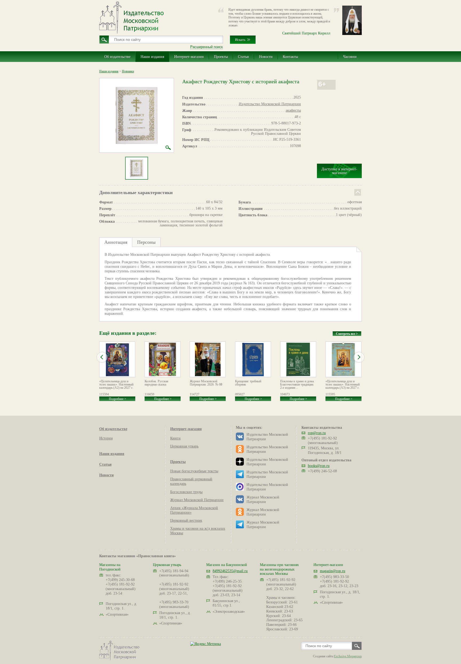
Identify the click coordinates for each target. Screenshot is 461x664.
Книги (175, 438)
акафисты (293, 110)
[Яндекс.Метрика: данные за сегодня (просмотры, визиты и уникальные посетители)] (205, 644)
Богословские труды (186, 492)
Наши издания (152, 57)
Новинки (128, 71)
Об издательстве (117, 57)
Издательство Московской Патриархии (270, 104)
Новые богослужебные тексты (194, 471)
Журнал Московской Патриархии (197, 500)
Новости (266, 57)
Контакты (290, 57)
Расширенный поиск (206, 47)
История (106, 438)
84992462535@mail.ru (230, 571)
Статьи (243, 57)
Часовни (350, 57)
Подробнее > (117, 399)
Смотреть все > (347, 334)
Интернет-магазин (189, 57)
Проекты (221, 57)
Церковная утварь (184, 446)
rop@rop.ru (317, 433)
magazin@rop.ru (332, 571)
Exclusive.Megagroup (348, 656)
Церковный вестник (186, 520)
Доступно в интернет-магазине (339, 171)
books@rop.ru (318, 466)
